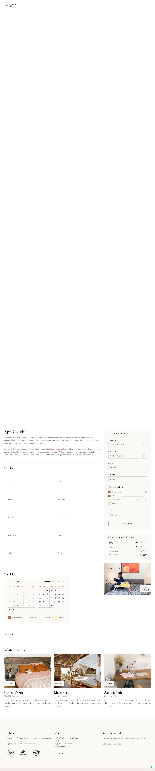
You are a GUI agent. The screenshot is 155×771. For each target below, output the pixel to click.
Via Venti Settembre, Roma (67, 738)
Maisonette (62, 692)
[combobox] (127, 467)
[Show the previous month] (9, 582)
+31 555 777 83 (62, 741)
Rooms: (111, 463)
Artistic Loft (113, 692)
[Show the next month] (63, 582)
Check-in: (113, 440)
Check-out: (114, 451)
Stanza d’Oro (13, 692)
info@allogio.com (63, 747)
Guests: (112, 475)
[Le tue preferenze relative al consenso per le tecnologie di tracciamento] (151, 767)
